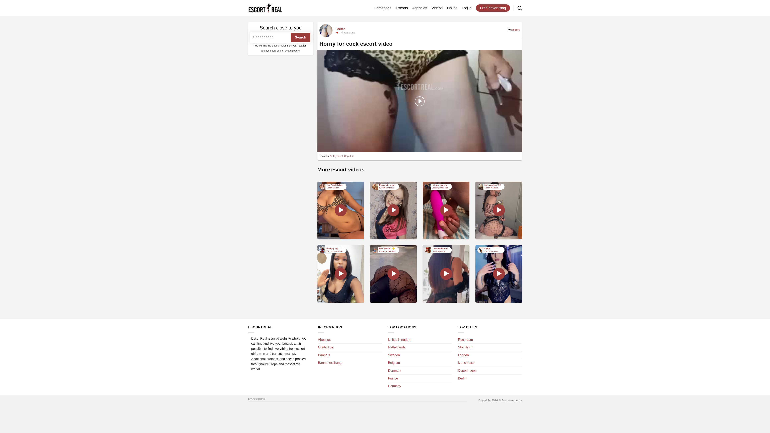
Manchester (466, 362)
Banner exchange (330, 362)
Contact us (325, 347)
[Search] (520, 8)
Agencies (419, 8)
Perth (332, 156)
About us (324, 339)
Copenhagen (467, 370)
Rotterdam (465, 339)
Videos (437, 8)
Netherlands (396, 347)
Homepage (382, 8)
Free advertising (493, 8)
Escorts (402, 8)
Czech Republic (345, 156)
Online (452, 8)
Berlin (462, 378)
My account (256, 399)
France (393, 378)
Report (515, 29)
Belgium (394, 362)
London (463, 355)
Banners (324, 355)
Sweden (394, 355)
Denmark (394, 370)
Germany (394, 386)
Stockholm (465, 347)
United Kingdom (399, 339)
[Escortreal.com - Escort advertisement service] (265, 8)
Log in (467, 8)
